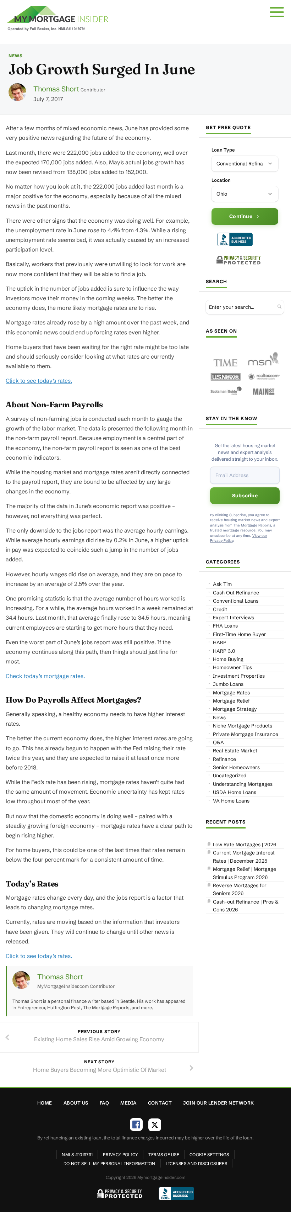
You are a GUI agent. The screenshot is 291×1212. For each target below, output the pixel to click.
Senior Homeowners (236, 767)
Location (221, 180)
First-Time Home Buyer (239, 634)
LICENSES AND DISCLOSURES (196, 1163)
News (16, 55)
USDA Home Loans (234, 792)
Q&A (218, 742)
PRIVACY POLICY (120, 1154)
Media (128, 1103)
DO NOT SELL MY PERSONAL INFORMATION (109, 1163)
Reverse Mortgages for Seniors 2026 (240, 889)
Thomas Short (56, 88)
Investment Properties (239, 676)
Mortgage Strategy (235, 709)
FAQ (104, 1103)
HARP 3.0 (224, 651)
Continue (240, 216)
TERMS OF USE (164, 1154)
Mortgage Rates (231, 692)
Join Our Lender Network (218, 1103)
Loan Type (223, 150)
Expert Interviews (233, 617)
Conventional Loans (235, 601)
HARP (219, 642)
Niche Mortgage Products (242, 726)
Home (44, 1103)
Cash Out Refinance (236, 592)
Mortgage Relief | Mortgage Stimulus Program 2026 (244, 873)
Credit (220, 609)
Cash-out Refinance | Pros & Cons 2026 (246, 906)
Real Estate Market (235, 750)
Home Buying (228, 659)
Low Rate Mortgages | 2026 (244, 844)
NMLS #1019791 (77, 1154)
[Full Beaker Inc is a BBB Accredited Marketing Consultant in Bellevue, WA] (235, 239)
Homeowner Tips (232, 667)
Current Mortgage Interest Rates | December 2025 (244, 857)
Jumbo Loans (228, 684)
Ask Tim (222, 584)
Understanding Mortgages (243, 784)
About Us (76, 1103)
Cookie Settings (209, 1154)
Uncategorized (229, 775)
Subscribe (245, 495)
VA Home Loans (231, 801)
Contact (160, 1103)
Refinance (224, 759)
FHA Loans (225, 626)
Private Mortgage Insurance (245, 734)
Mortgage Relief (231, 701)
